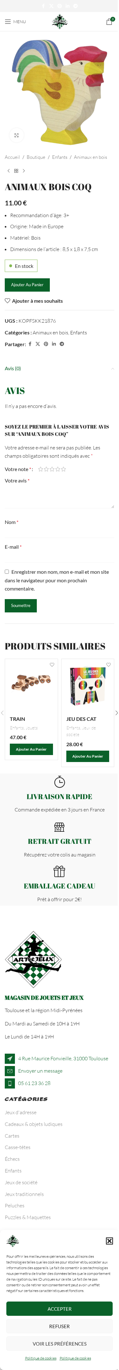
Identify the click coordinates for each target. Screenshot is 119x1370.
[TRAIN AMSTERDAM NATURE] (31, 685)
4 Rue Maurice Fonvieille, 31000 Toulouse (63, 1058)
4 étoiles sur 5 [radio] (58, 469)
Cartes (12, 1136)
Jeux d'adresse (20, 1112)
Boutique (36, 157)
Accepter (60, 1309)
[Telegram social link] (75, 6)
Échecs (12, 1159)
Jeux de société (21, 1182)
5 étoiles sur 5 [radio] (63, 469)
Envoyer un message (40, 1071)
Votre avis (17, 480)
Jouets (32, 727)
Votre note (18, 469)
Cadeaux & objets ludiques (34, 1124)
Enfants (59, 157)
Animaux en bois (90, 157)
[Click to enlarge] (17, 135)
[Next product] (24, 171)
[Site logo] (60, 21)
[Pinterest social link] (60, 6)
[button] (109, 1241)
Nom (11, 522)
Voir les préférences (60, 1344)
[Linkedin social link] (67, 6)
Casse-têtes (17, 1147)
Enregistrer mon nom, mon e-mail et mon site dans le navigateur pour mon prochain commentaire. (57, 580)
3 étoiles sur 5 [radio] (52, 469)
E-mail (13, 547)
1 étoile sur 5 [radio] (40, 469)
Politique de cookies (40, 1358)
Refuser (59, 1326)
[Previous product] (8, 171)
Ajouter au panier (27, 284)
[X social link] (51, 6)
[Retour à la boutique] (16, 171)
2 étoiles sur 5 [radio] (46, 469)
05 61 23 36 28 (34, 1083)
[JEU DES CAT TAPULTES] (88, 685)
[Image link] (33, 959)
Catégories (26, 1100)
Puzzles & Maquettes (28, 1217)
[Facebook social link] (43, 6)
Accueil (12, 157)
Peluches (14, 1205)
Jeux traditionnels (24, 1194)
